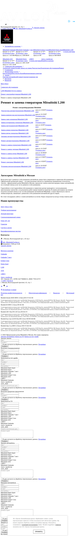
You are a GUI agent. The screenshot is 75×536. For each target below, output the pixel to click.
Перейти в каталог (47, 61)
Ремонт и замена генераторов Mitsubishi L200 (16, 145)
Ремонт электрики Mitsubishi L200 (12, 162)
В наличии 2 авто (8, 62)
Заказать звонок (6, 246)
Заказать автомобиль (8, 336)
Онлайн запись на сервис (23, 68)
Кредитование (7, 73)
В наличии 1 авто (22, 53)
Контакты (8, 78)
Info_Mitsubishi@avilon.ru (23, 28)
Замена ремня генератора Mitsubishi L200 (14, 130)
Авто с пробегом (6, 277)
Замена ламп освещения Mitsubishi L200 (14, 119)
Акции (7, 75)
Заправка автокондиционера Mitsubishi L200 (16, 136)
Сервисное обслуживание (13, 66)
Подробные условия (9, 290)
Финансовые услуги (12, 71)
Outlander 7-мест (6, 257)
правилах (58, 524)
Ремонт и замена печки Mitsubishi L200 (14, 153)
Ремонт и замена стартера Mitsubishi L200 (15, 158)
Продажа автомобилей (10, 77)
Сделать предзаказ (35, 61)
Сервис (20, 77)
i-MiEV (3, 274)
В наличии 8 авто (8, 53)
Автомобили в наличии (13, 46)
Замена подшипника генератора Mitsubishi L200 (17, 122)
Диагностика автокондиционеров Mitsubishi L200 (17, 111)
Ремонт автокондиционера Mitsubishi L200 (15, 141)
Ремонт (61, 68)
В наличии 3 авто (22, 61)
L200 (2, 267)
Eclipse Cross (5, 261)
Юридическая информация (38, 293)
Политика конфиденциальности (11, 293)
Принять (39, 531)
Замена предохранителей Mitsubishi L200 (14, 126)
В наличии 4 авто (54, 53)
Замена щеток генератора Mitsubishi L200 (15, 133)
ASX (2, 270)
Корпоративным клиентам (33, 73)
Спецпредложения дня (30, 77)
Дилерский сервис (9, 68)
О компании (9, 70)
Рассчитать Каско (18, 73)
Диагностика (36, 68)
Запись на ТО (19, 336)
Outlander (4, 254)
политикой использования (30, 524)
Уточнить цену (40, 116)
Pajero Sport (4, 264)
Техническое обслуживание (50, 68)
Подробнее (42, 344)
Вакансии (8, 80)
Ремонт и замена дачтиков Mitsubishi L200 (15, 149)
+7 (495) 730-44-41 (7, 281)
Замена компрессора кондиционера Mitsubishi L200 (18, 115)
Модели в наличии (7, 251)
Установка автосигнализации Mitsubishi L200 (16, 166)
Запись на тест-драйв (31, 336)
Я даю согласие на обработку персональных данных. (24, 344)
